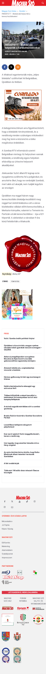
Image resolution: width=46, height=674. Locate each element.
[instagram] (34, 501)
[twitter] (12, 501)
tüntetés (15, 281)
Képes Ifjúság (7, 529)
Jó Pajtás (6, 525)
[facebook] (4, 501)
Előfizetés (6, 543)
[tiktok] (27, 501)
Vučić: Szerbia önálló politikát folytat (19, 338)
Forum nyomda (23, 599)
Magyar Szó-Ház (8, 599)
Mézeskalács (7, 521)
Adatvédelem (7, 550)
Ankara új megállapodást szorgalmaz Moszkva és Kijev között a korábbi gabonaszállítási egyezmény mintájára (19, 359)
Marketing (6, 546)
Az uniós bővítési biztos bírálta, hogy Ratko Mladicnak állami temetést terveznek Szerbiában (21, 454)
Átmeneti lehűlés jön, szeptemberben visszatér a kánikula (19, 369)
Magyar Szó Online (9, 11)
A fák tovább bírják (11, 463)
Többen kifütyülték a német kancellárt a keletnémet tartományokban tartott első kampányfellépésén (20, 397)
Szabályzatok (7, 554)
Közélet (22, 11)
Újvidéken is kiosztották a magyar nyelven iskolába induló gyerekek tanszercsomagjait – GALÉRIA (23, 348)
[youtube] (19, 501)
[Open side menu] (3, 3)
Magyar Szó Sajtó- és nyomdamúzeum (38, 601)
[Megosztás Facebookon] (4, 67)
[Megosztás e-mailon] (18, 67)
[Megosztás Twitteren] (11, 67)
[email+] (12, 507)
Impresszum (7, 558)
